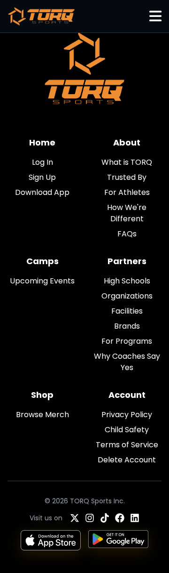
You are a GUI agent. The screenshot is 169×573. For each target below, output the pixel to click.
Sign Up (42, 177)
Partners (127, 261)
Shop (42, 395)
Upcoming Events (42, 280)
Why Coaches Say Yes (127, 362)
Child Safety (127, 429)
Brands (127, 326)
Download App (42, 192)
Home (42, 142)
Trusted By (126, 177)
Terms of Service (127, 444)
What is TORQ (126, 162)
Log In (42, 162)
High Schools (127, 280)
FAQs (127, 233)
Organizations (127, 296)
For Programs (126, 341)
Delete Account (127, 459)
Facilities (127, 311)
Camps (42, 261)
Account (127, 395)
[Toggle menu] (155, 16)
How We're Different (126, 213)
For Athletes (127, 192)
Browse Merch (42, 414)
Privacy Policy (126, 414)
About (126, 142)
